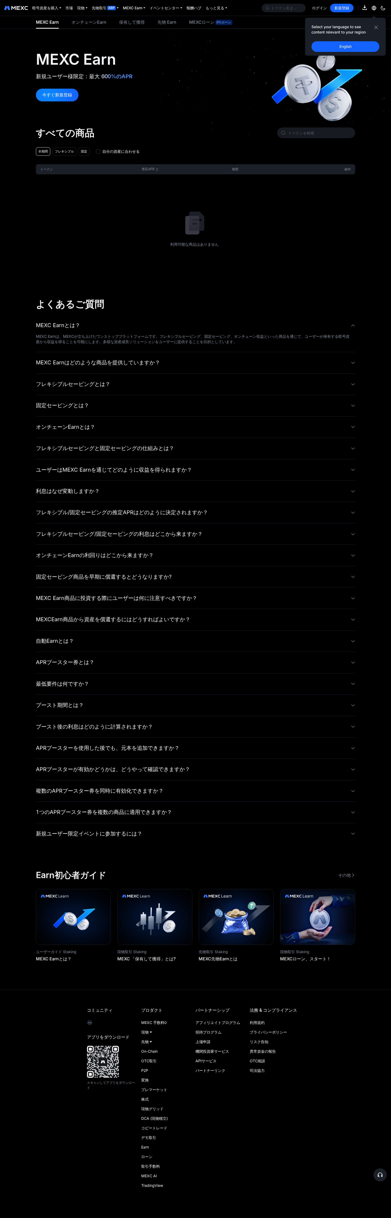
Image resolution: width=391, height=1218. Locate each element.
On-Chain (149, 1051)
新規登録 (341, 8)
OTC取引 (149, 1061)
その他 (344, 875)
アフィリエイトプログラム (218, 1022)
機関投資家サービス (212, 1051)
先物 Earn (166, 22)
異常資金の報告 (263, 1051)
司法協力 (257, 1070)
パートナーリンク (210, 1070)
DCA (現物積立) (154, 1118)
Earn (145, 1147)
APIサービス (206, 1061)
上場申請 (203, 1041)
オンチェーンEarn (89, 22)
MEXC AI (149, 1176)
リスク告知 (259, 1041)
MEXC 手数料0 (154, 1022)
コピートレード (154, 1128)
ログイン (319, 8)
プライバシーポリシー (268, 1032)
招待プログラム (209, 1032)
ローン (146, 1156)
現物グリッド (152, 1108)
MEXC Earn (47, 22)
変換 (145, 1080)
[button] (195, 325)
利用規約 (257, 1022)
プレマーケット (154, 1089)
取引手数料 (150, 1166)
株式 (145, 1099)
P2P (144, 1070)
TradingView (152, 1185)
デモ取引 (148, 1137)
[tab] (47, 22)
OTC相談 (257, 1061)
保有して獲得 (132, 22)
